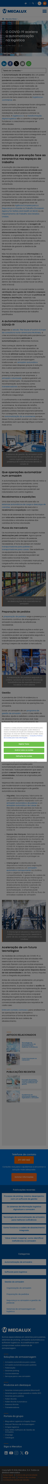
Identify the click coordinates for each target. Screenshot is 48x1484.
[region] (24, 742)
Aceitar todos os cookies (24, 750)
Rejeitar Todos (24, 744)
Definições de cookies (24, 756)
